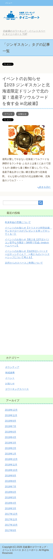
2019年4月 (10, 437)
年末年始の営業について (18, 222)
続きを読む (45, 187)
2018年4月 (10, 503)
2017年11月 (11, 519)
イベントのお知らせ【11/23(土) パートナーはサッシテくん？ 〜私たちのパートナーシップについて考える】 (27, 254)
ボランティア (12, 367)
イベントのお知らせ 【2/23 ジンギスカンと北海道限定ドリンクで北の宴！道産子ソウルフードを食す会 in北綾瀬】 (26, 91)
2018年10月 (11, 470)
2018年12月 (11, 459)
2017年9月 (10, 530)
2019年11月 (11, 415)
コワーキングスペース (17, 389)
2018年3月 (10, 508)
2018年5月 (10, 497)
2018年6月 (10, 492)
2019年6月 (10, 432)
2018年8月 (10, 481)
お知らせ (22, 114)
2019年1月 (10, 453)
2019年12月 (11, 410)
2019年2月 (10, 448)
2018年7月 (10, 486)
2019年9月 (10, 421)
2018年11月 (11, 464)
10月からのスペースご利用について (24, 263)
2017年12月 (11, 514)
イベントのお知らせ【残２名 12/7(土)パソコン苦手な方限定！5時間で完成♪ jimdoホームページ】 (27, 242)
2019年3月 (10, 443)
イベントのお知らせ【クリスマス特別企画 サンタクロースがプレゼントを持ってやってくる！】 (28, 231)
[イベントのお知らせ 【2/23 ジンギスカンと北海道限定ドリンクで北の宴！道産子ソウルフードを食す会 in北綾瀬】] (26, 152)
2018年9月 (10, 475)
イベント (8, 114)
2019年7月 (10, 426)
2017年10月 (11, 525)
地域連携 (10, 372)
